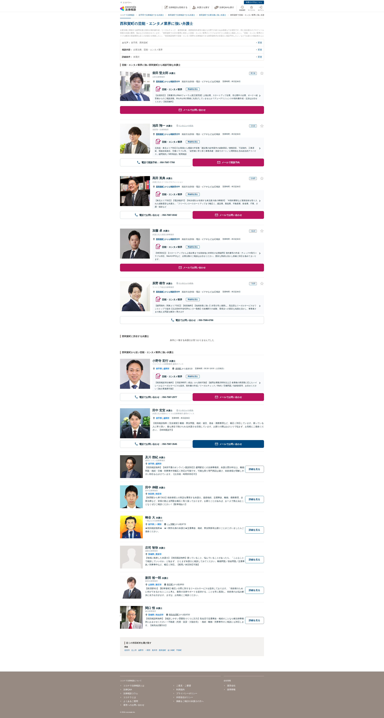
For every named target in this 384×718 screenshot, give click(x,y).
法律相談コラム (130, 693)
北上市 (134, 650)
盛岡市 (166, 368)
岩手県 (159, 368)
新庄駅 (170, 584)
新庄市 (159, 584)
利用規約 (180, 689)
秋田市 (159, 494)
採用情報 (231, 689)
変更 (260, 42)
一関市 (159, 524)
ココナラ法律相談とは (133, 685)
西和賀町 (160, 81)
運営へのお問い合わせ (133, 705)
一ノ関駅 (171, 524)
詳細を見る (254, 469)
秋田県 (151, 494)
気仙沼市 (160, 615)
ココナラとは (129, 697)
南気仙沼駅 (174, 614)
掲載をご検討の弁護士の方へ (190, 701)
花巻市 (127, 650)
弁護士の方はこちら (254, 2)
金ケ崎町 (171, 650)
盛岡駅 (178, 368)
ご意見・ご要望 (183, 685)
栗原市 (159, 554)
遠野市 (141, 650)
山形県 (151, 584)
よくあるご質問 (130, 701)
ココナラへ (127, 2)
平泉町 (179, 650)
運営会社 (231, 685)
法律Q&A (127, 689)
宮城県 (151, 554)
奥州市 (154, 650)
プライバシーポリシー (186, 693)
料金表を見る (193, 89)
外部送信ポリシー (184, 697)
